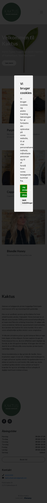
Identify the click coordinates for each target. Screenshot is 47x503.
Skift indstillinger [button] (24, 201)
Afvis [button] (24, 195)
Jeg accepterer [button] (24, 188)
